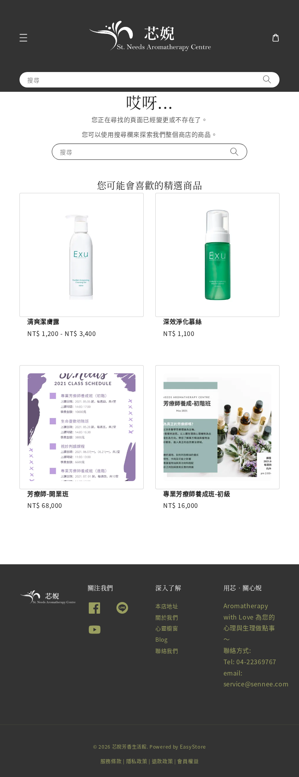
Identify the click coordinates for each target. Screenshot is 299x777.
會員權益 (188, 761)
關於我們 (166, 617)
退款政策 (162, 761)
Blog (161, 639)
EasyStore (193, 746)
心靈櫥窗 (166, 628)
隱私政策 (137, 761)
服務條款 (111, 761)
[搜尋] (267, 79)
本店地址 (166, 606)
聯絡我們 (166, 650)
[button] (23, 37)
